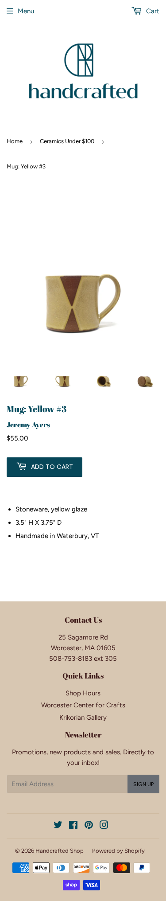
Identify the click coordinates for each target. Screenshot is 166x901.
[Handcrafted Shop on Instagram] (104, 826)
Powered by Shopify (118, 850)
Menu (26, 11)
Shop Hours (83, 693)
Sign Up (143, 784)
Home (15, 141)
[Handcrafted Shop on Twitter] (58, 826)
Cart (151, 11)
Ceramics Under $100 (67, 141)
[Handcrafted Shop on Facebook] (73, 826)
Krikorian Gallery (83, 718)
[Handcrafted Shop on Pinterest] (88, 826)
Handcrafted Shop (59, 850)
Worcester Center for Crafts (83, 705)
